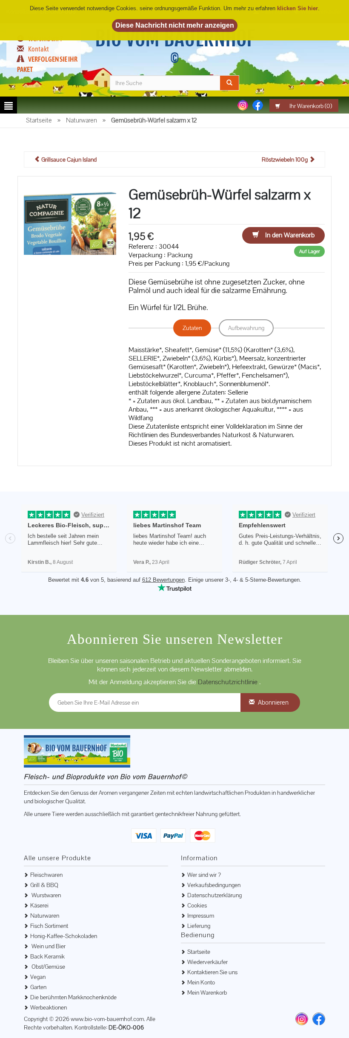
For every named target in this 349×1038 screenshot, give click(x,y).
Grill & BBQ (44, 885)
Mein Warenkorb (207, 992)
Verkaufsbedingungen (213, 885)
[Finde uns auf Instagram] (301, 1018)
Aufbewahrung (246, 328)
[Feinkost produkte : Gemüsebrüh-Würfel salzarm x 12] (70, 228)
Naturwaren (44, 915)
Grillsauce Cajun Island (68, 159)
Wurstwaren (45, 895)
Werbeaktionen (48, 1007)
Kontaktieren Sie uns (212, 972)
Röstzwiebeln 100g (285, 159)
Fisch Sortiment (49, 926)
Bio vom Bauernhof (175, 46)
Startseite (198, 952)
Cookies (197, 905)
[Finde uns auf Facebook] (318, 1018)
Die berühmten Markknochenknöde (73, 997)
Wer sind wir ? (204, 875)
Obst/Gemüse (47, 966)
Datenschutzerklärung (214, 895)
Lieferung (198, 926)
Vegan (38, 977)
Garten (38, 987)
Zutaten (192, 328)
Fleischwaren (46, 875)
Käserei (39, 905)
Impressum (200, 915)
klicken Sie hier (297, 8)
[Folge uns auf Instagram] (242, 104)
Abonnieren (273, 702)
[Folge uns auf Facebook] (257, 104)
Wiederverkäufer (207, 962)
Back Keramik (47, 956)
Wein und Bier (48, 946)
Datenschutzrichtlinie (228, 681)
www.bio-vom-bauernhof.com (107, 1019)
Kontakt (38, 49)
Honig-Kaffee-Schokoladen (63, 936)
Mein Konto (201, 982)
